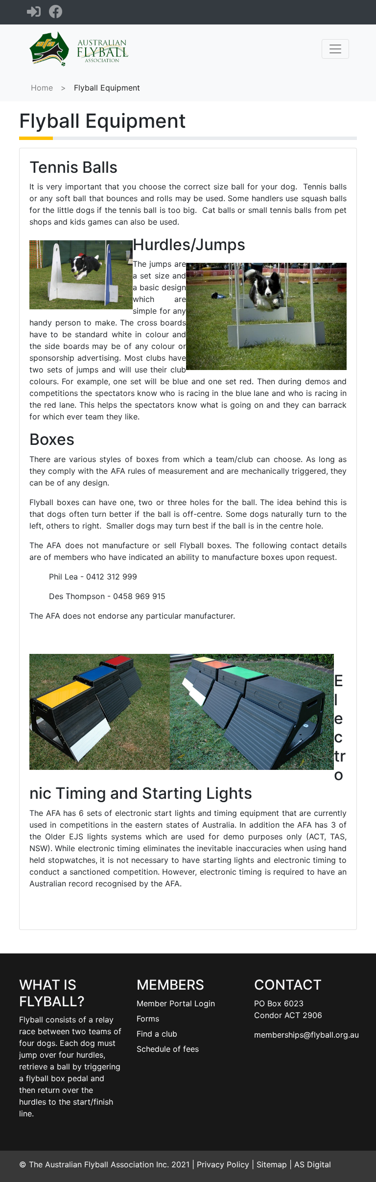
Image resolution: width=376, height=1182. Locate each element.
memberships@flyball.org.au (306, 1035)
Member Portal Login (176, 1003)
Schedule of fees (168, 1049)
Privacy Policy (223, 1164)
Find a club (157, 1034)
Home (42, 88)
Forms (148, 1018)
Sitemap (272, 1164)
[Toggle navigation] (335, 49)
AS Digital (312, 1164)
